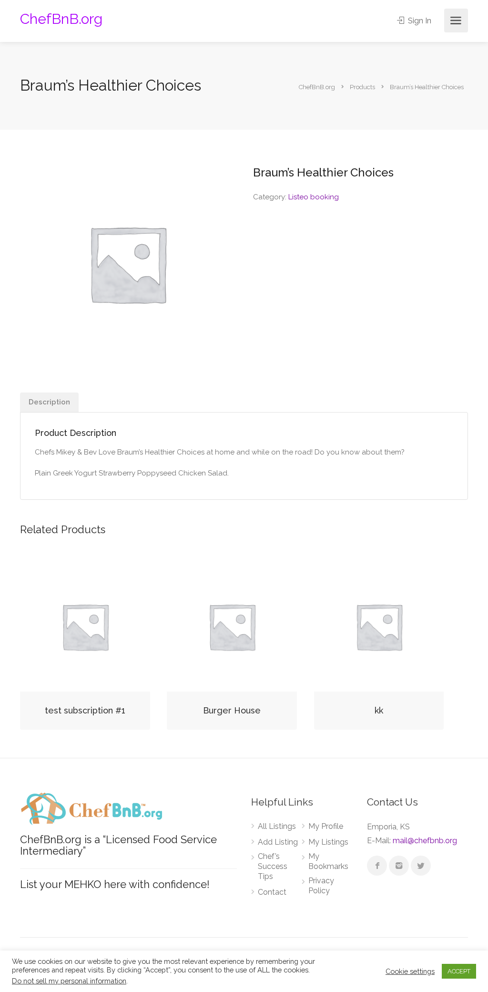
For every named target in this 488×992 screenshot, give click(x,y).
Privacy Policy (321, 885)
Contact (272, 892)
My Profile (325, 826)
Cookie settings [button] (410, 971)
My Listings (328, 842)
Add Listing (278, 842)
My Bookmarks (328, 861)
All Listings (277, 826)
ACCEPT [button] (458, 971)
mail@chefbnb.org (425, 840)
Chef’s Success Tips (272, 866)
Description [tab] (49, 402)
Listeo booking (313, 197)
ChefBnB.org (61, 18)
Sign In (418, 20)
